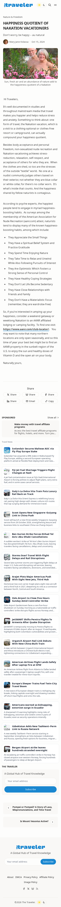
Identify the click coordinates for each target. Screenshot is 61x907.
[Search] (49, 4)
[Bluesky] (32, 888)
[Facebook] (24, 888)
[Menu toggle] (55, 4)
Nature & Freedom (13, 17)
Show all (52, 417)
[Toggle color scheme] (42, 5)
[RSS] (37, 888)
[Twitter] (28, 888)
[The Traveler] (18, 5)
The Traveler (28, 902)
